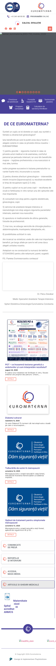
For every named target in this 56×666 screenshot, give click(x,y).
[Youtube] (10, 29)
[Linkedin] (15, 29)
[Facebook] (6, 29)
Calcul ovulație (31, 23)
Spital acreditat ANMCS (9, 609)
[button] (50, 29)
